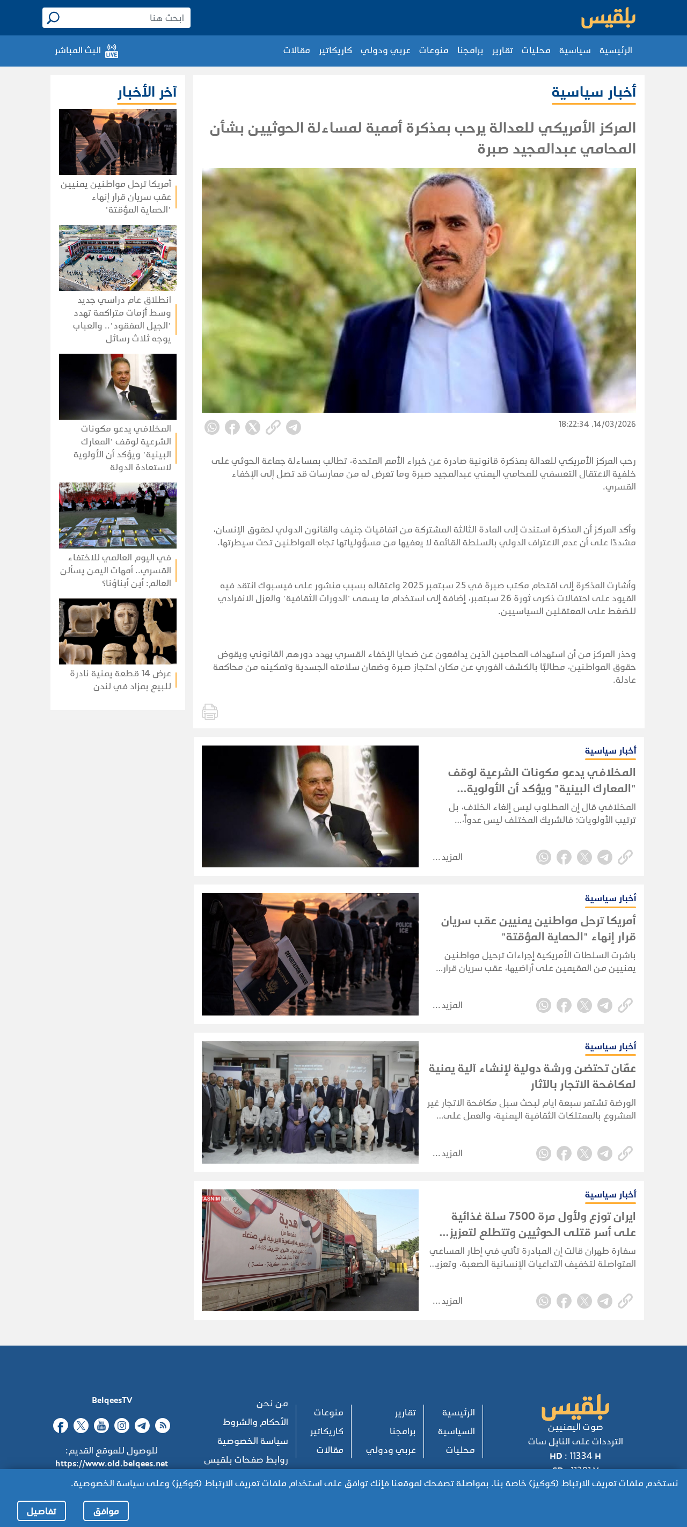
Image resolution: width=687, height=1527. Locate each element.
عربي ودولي (386, 50)
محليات (536, 50)
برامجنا (470, 50)
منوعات (434, 50)
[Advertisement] (93, 794)
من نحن (272, 1403)
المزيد (452, 857)
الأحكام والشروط (255, 1422)
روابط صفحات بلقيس (246, 1459)
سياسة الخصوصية (252, 1441)
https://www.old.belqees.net (111, 1463)
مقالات (296, 50)
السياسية (456, 1431)
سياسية (575, 50)
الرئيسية (616, 50)
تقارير (502, 50)
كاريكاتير (335, 50)
